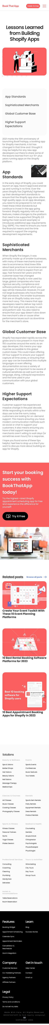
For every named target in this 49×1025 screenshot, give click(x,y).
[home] (10, 6)
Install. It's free (33, 6)
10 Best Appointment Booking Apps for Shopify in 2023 (22, 714)
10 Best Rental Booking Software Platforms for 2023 (24, 659)
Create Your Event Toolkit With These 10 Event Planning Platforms (23, 614)
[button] (44, 6)
